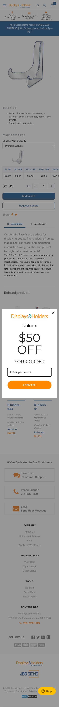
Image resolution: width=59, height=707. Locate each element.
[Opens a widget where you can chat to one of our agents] (47, 691)
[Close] (53, 313)
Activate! (29, 385)
